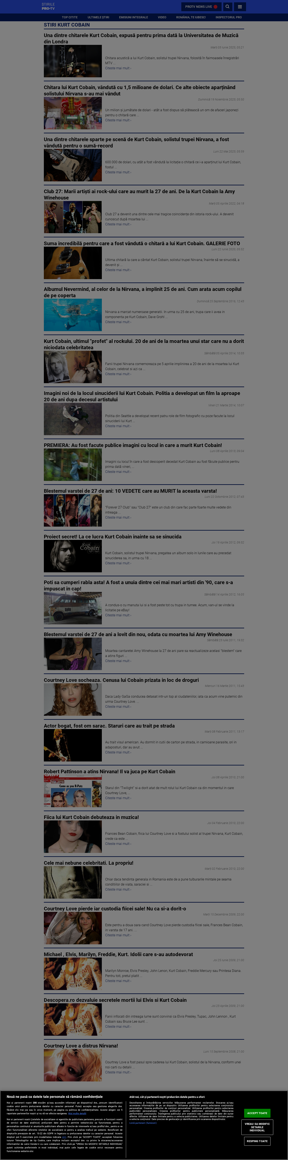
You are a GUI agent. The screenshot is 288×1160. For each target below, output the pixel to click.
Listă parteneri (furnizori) (143, 1123)
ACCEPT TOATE (257, 1113)
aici (64, 1137)
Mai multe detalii (77, 1113)
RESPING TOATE (257, 1141)
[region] (144, 1125)
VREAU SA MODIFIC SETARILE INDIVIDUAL (257, 1127)
